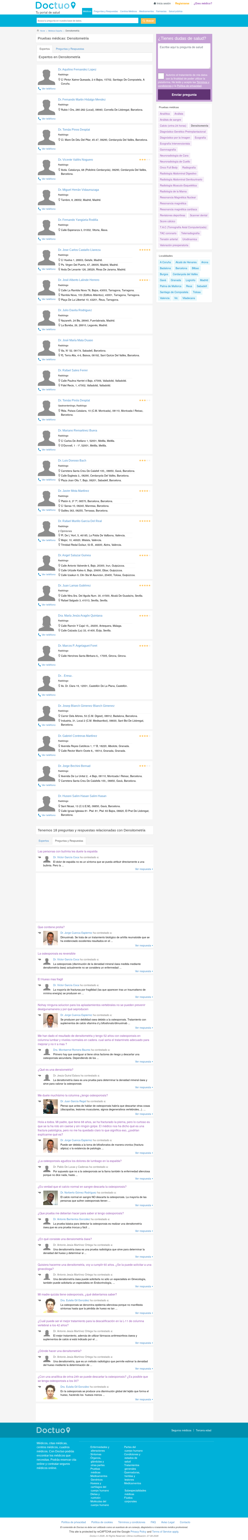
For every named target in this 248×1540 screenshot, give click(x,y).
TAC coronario (168, 233)
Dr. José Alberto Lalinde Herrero (78, 279)
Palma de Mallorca (170, 286)
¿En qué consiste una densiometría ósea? (65, 1239)
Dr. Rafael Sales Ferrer (73, 370)
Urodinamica (189, 239)
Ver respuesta (143, 869)
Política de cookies (102, 1522)
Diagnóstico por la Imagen (175, 137)
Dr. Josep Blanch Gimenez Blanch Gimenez (86, 705)
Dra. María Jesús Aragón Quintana (80, 615)
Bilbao (195, 268)
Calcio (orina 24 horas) (173, 125)
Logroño (190, 280)
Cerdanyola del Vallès (185, 274)
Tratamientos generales (131, 1466)
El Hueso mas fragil (50, 979)
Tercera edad (203, 1430)
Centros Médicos (128, 11)
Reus (189, 286)
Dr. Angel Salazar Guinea (74, 555)
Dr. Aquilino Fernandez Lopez (77, 69)
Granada (176, 280)
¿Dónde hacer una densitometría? (60, 1351)
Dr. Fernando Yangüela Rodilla (78, 219)
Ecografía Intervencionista (175, 143)
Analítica (165, 113)
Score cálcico (167, 221)
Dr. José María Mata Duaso (75, 340)
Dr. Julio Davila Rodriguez (75, 310)
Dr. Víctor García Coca (66, 857)
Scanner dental (198, 215)
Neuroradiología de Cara (174, 155)
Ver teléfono (49, 88)
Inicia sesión (164, 3)
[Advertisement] (63, 896)
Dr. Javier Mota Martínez (73, 490)
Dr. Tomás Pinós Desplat (74, 400)
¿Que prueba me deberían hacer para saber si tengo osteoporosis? (81, 1213)
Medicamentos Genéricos (98, 1477)
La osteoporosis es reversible (57, 953)
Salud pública (175, 11)
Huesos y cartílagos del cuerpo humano (99, 1486)
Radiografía (189, 167)
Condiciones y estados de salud (132, 1457)
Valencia (165, 298)
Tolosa (197, 292)
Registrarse (182, 3)
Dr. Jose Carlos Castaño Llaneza (79, 249)
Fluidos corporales (130, 1499)
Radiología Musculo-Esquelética (178, 185)
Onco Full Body (169, 167)
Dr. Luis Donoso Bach (72, 460)
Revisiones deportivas (172, 215)
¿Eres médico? (203, 3)
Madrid (204, 280)
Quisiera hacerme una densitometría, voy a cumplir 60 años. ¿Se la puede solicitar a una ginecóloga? (94, 1267)
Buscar (150, 20)
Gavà (163, 280)
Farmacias (161, 11)
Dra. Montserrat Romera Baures (71, 1049)
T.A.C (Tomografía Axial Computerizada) (183, 227)
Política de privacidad (189, 85)
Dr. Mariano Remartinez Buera (77, 430)
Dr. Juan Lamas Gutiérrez (74, 585)
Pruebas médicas (95, 1470)
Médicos (87, 11)
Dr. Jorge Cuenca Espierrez (76, 932)
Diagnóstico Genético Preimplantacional (183, 131)
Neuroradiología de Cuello (175, 161)
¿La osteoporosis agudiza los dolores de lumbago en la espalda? (80, 1161)
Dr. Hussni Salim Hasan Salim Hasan (82, 796)
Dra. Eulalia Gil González (74, 1300)
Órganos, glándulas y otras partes (97, 1461)
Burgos (164, 274)
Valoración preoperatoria (174, 245)
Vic (176, 298)
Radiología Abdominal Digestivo (178, 173)
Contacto (185, 1522)
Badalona (165, 268)
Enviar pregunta (184, 94)
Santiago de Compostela (174, 292)
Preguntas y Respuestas (106, 11)
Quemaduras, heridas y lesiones (132, 1475)
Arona (204, 262)
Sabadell (202, 286)
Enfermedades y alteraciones (99, 1448)
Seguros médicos (181, 1430)
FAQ (153, 1522)
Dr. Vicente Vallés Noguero (75, 159)
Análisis (178, 113)
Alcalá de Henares (186, 262)
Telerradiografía (190, 233)
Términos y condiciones (131, 1522)
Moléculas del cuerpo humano (99, 1503)
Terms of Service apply (165, 1531)
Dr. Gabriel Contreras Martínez (77, 735)
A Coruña (165, 262)
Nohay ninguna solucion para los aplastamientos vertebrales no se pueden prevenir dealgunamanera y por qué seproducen (91, 1007)
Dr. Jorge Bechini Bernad (74, 765)
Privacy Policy (138, 1531)
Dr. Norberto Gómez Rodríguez (78, 1192)
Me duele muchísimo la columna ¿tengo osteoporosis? (73, 1095)
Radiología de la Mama (173, 191)
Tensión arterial (169, 239)
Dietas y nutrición (95, 1495)
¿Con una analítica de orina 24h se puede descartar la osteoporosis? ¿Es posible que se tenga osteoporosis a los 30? (93, 1378)
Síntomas (95, 1454)
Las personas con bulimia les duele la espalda (67, 851)
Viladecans (188, 298)
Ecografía (200, 137)
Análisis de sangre (170, 119)
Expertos (45, 49)
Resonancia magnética (173, 203)
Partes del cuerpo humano (133, 1448)
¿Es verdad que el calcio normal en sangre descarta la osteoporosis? (82, 1186)
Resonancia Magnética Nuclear (178, 197)
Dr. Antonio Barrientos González (71, 1219)
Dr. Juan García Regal (73, 1101)
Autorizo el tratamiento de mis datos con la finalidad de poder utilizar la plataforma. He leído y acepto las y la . (183, 80)
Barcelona (181, 268)
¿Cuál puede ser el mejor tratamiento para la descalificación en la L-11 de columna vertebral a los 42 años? (91, 1323)
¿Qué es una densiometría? (55, 1069)
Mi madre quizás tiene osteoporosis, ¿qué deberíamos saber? (77, 1294)
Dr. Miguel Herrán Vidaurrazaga (78, 189)
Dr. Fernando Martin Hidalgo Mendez (82, 99)
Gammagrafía (168, 149)
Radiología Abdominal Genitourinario (181, 179)
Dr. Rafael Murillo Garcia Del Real (80, 521)
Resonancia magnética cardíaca (178, 209)
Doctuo (57, 5)
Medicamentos (146, 11)
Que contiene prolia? (51, 927)
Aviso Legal (167, 1522)
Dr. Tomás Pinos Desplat (74, 129)
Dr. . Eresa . (65, 675)
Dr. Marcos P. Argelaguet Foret (77, 645)
